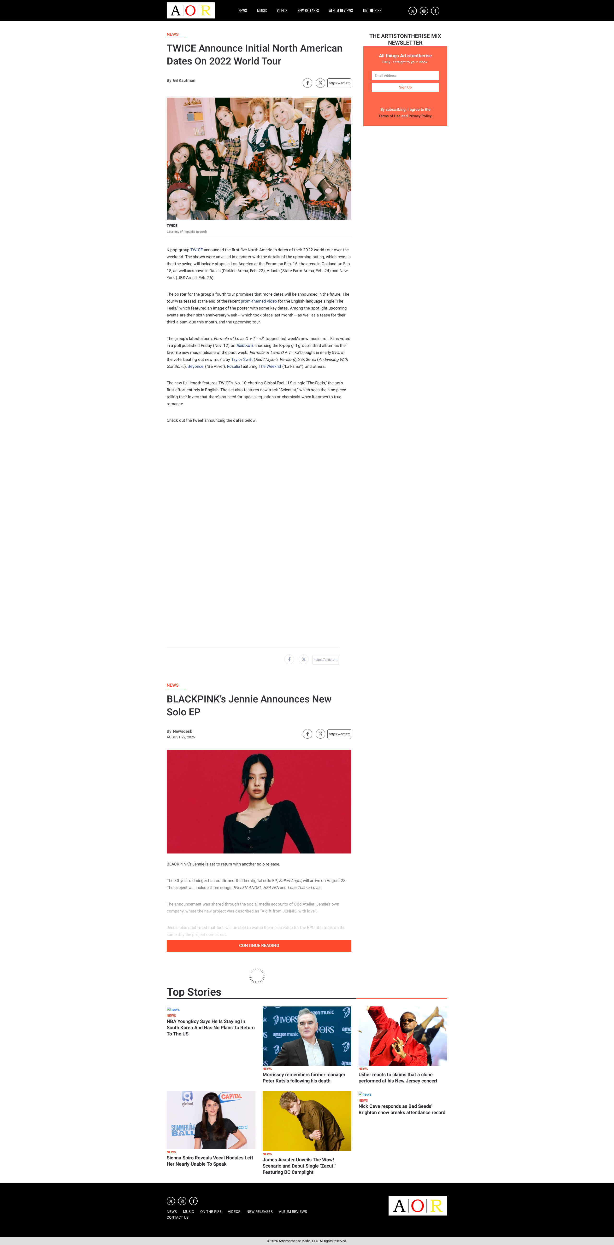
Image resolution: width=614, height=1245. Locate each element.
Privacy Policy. (420, 116)
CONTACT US (178, 1217)
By (169, 80)
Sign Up (405, 87)
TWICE (196, 250)
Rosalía (233, 366)
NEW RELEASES (308, 10)
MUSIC (262, 10)
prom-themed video (259, 301)
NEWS (243, 10)
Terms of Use (389, 116)
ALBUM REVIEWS (341, 10)
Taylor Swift (242, 359)
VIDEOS (282, 10)
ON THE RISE (372, 10)
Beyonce (195, 366)
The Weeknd (270, 366)
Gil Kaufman (184, 80)
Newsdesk (182, 731)
